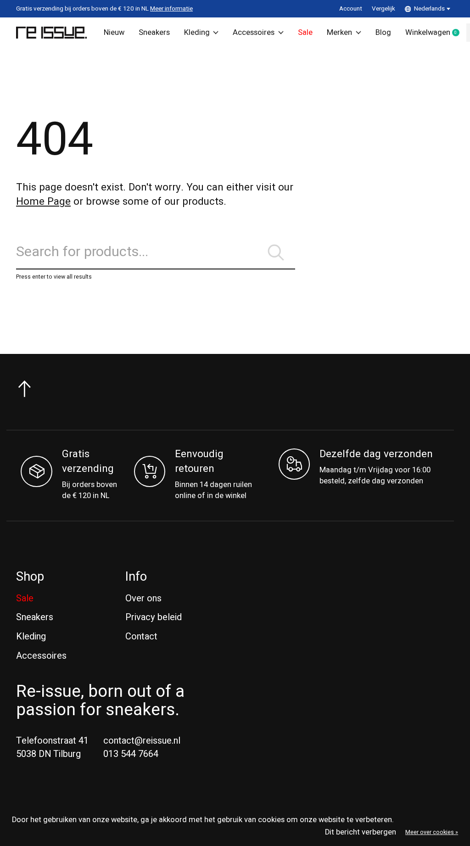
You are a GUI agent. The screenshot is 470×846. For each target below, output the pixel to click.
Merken (339, 32)
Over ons (143, 598)
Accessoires (253, 32)
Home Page (43, 201)
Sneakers (154, 32)
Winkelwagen (435, 33)
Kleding (197, 32)
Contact (141, 636)
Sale (305, 32)
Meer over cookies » (431, 832)
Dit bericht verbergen (360, 832)
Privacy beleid (153, 617)
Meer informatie (171, 8)
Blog (383, 32)
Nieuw (114, 32)
